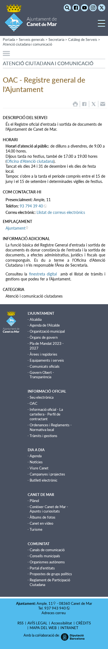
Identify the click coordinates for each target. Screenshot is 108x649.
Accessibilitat (61, 623)
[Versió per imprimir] (75, 104)
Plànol (34, 500)
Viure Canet (39, 468)
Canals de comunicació (47, 550)
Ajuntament (15, 228)
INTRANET (69, 628)
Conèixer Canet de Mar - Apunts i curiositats (49, 509)
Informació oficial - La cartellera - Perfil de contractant (46, 414)
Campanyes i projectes (47, 474)
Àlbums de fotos (42, 517)
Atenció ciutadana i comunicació (27, 44)
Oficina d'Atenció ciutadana (30, 161)
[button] (101, 25)
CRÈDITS (83, 623)
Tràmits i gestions (43, 435)
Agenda (36, 456)
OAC (33, 403)
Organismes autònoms (47, 562)
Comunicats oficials (45, 366)
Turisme (36, 529)
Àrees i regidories (43, 354)
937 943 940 (55, 608)
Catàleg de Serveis (82, 39)
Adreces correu (54, 613)
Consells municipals (45, 556)
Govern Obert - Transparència (42, 374)
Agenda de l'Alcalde (45, 325)
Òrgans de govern (44, 337)
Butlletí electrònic (43, 480)
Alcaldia (36, 319)
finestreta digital (44, 274)
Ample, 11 (45, 603)
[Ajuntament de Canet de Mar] (30, 28)
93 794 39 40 (31, 206)
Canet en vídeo (41, 523)
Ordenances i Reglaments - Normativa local (51, 427)
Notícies (36, 462)
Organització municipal (47, 331)
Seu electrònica (41, 397)
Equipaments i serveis (47, 360)
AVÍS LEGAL (37, 623)
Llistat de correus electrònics (61, 212)
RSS (20, 623)
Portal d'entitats (42, 568)
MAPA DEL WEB (43, 628)
